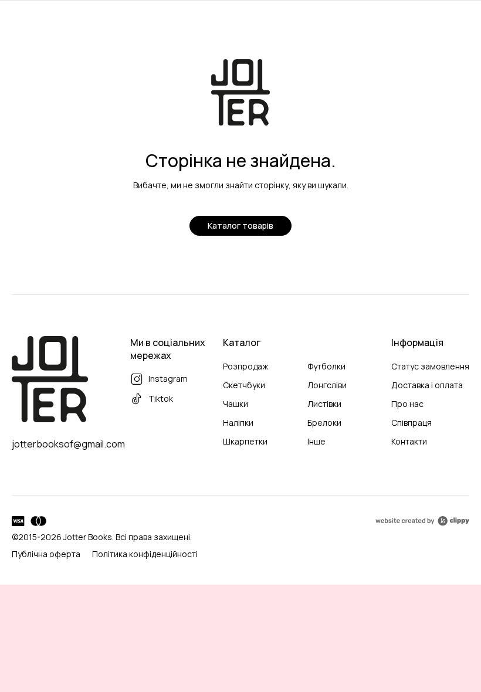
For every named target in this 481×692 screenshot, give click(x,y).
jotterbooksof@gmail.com (68, 443)
